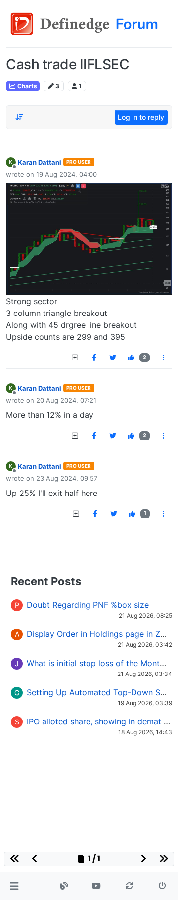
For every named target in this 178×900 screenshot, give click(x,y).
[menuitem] (94, 357)
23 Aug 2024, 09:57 (66, 478)
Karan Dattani (39, 162)
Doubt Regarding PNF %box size (88, 605)
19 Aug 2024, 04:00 (66, 174)
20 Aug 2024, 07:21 (66, 400)
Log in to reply (141, 117)
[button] (14, 886)
